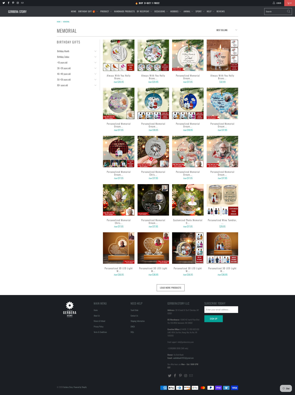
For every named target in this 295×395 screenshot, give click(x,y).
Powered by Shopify (80, 387)
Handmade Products (124, 11)
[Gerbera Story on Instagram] (17, 3)
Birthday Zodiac (63, 56)
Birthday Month (63, 51)
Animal (187, 11)
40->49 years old (64, 73)
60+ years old (62, 85)
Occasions (160, 11)
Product (105, 11)
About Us (97, 315)
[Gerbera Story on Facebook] (8, 3)
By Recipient (143, 11)
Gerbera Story (68, 387)
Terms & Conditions (100, 332)
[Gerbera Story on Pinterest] (13, 3)
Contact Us (134, 315)
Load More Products (170, 287)
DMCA (133, 326)
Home (73, 11)
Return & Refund (99, 320)
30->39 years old (64, 68)
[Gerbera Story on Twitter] (3, 3)
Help (209, 11)
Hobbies (174, 11)
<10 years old (62, 62)
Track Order (134, 310)
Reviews (221, 11)
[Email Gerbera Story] (22, 3)
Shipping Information (138, 320)
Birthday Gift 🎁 (87, 11)
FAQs (132, 332)
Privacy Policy (98, 326)
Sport (199, 11)
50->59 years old (64, 79)
